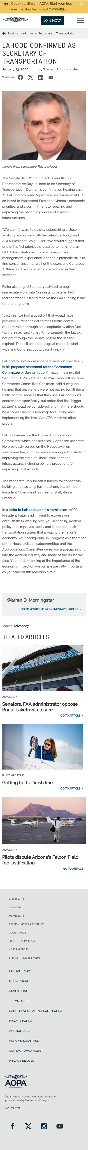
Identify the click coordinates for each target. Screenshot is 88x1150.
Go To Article (70, 715)
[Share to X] (30, 77)
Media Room (18, 981)
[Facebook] (12, 1126)
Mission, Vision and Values (26, 924)
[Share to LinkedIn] (41, 77)
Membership (17, 915)
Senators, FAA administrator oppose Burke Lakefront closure (40, 706)
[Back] (5, 33)
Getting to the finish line (27, 782)
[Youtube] (60, 1126)
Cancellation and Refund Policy (36, 1011)
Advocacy (21, 626)
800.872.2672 (12, 1108)
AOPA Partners (19, 949)
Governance (17, 932)
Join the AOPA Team (22, 941)
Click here (56, 9)
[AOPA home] (15, 21)
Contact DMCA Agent (26, 1050)
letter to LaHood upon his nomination (38, 510)
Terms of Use (19, 1001)
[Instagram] (44, 1126)
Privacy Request (22, 1060)
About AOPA (16, 899)
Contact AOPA (20, 971)
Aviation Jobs (19, 1030)
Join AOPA (15, 907)
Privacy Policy (21, 1020)
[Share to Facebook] (20, 77)
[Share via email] (51, 77)
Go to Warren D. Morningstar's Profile (50, 609)
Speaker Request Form (24, 957)
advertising (18, 991)
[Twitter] (28, 1126)
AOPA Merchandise (24, 1040)
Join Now (52, 21)
